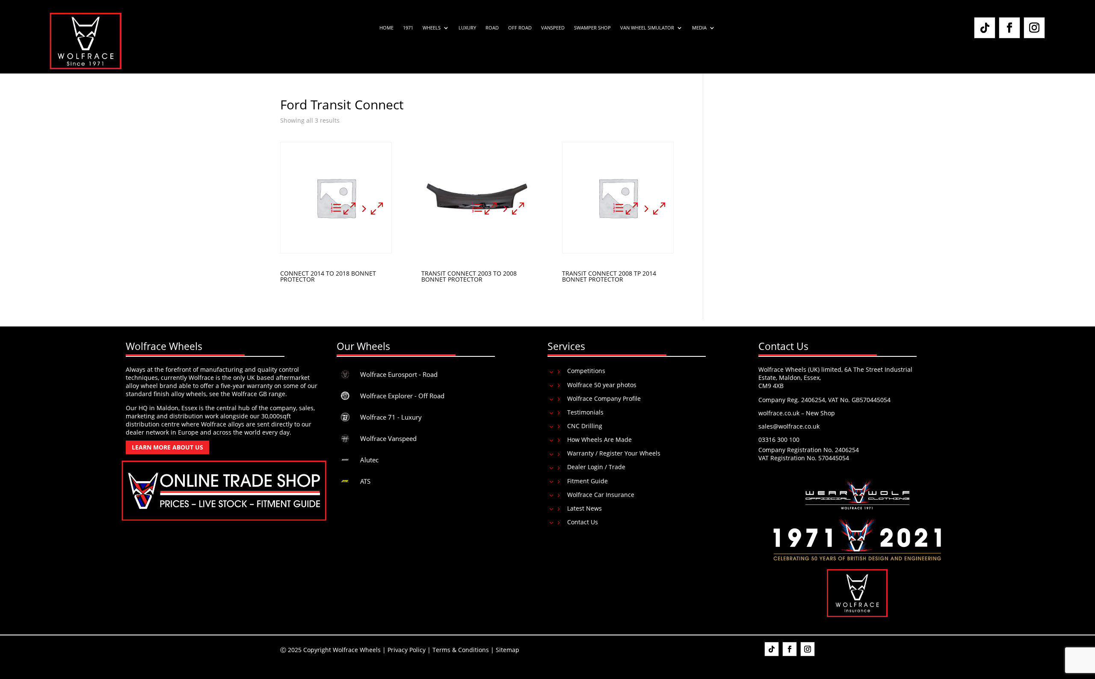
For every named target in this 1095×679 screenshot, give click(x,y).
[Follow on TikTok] (984, 27)
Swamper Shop (592, 28)
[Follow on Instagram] (1034, 27)
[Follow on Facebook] (1009, 27)
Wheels (432, 28)
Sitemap (507, 650)
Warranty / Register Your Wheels (613, 453)
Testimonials (585, 412)
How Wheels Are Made (599, 439)
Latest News (584, 508)
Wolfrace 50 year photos (601, 385)
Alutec (369, 460)
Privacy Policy (407, 650)
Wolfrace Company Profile (604, 398)
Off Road (520, 28)
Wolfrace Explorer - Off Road (402, 395)
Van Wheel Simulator (647, 28)
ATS (365, 481)
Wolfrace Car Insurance (600, 495)
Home (386, 28)
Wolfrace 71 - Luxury (391, 417)
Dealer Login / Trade (596, 467)
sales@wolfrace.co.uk (789, 426)
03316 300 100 (778, 439)
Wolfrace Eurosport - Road (399, 374)
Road (492, 28)
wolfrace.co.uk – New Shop (796, 413)
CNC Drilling (584, 426)
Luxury (467, 28)
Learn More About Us (167, 447)
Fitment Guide (587, 481)
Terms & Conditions (460, 650)
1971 (408, 28)
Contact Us (582, 522)
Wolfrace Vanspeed (388, 438)
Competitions (586, 371)
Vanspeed (553, 28)
